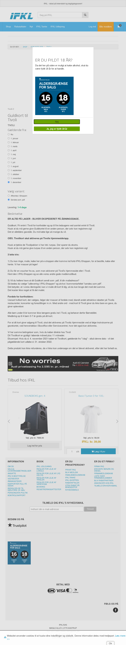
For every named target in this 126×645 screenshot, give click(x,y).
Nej (57, 121)
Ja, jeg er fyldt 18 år (56, 128)
